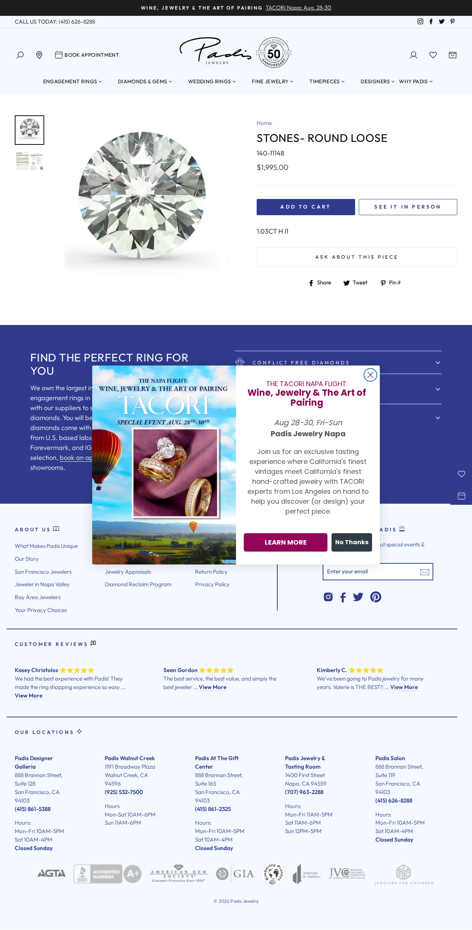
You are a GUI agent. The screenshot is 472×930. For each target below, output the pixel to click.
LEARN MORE (286, 542)
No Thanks (351, 542)
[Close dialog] (370, 374)
